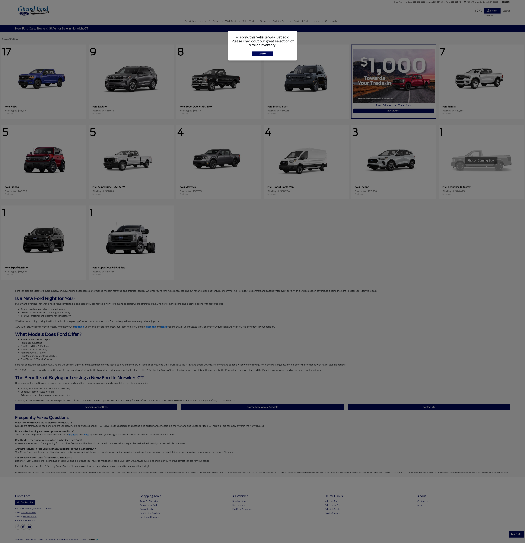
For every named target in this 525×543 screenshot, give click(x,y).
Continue (262, 54)
